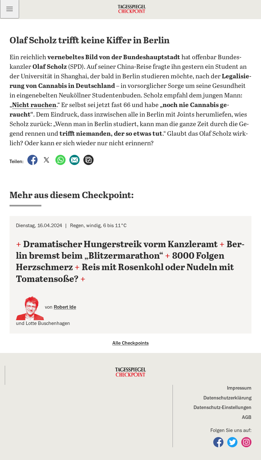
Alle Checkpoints (130, 343)
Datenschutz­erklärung (227, 397)
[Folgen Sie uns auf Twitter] (233, 441)
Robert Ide (65, 307)
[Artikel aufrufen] (88, 159)
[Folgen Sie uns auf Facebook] (219, 441)
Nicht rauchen (34, 105)
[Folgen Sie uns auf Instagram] (246, 441)
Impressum (239, 388)
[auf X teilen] (47, 159)
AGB (246, 417)
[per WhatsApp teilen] (61, 159)
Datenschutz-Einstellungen (222, 407)
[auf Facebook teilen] (33, 159)
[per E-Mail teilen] (75, 159)
